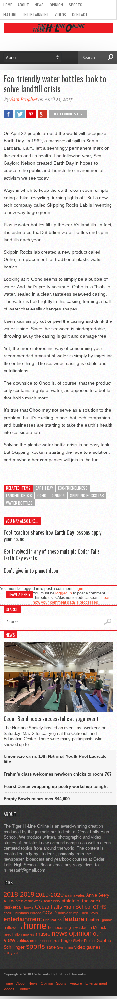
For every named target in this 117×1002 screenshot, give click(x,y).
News (39, 4)
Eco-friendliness (73, 488)
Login (78, 588)
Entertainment (36, 14)
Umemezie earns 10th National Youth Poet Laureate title (55, 759)
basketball (13, 907)
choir (7, 913)
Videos (60, 14)
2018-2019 (19, 894)
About (23, 4)
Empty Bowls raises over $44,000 (37, 798)
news (60, 933)
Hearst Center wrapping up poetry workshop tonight (56, 786)
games (107, 920)
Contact (80, 14)
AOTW (9, 901)
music (43, 934)
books (29, 907)
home (35, 925)
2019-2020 (50, 894)
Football (93, 919)
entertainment (23, 919)
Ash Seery (52, 901)
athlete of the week (81, 900)
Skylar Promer (84, 940)
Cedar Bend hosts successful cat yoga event (51, 718)
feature (74, 918)
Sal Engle (62, 940)
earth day (44, 488)
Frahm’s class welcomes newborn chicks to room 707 (57, 774)
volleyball (11, 953)
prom (34, 940)
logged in (63, 593)
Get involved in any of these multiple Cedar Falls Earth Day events (52, 554)
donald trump (68, 913)
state (51, 947)
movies (28, 934)
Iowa (76, 928)
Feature (10, 14)
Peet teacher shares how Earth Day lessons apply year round (52, 535)
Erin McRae (52, 920)
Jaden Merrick (93, 927)
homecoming (59, 927)
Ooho (41, 495)
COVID (49, 912)
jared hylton (13, 934)
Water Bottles (19, 503)
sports (35, 946)
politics (23, 940)
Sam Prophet (23, 99)
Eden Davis (89, 913)
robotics (46, 940)
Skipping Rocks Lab (87, 495)
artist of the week (29, 901)
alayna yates (75, 895)
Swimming (65, 947)
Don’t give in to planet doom (32, 570)
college (35, 913)
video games (87, 947)
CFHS (99, 906)
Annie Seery (97, 895)
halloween (13, 927)
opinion (58, 495)
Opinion (56, 4)
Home (7, 4)
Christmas (21, 913)
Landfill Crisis (19, 495)
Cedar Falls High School (63, 906)
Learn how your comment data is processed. (72, 599)
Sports (75, 4)
